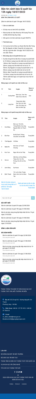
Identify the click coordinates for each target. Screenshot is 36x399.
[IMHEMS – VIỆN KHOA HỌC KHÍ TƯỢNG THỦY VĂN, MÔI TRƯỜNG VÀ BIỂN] (17, 3)
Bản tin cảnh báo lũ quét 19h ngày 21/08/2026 (15, 209)
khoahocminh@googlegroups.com (14, 319)
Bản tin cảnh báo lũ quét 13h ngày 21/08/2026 (15, 218)
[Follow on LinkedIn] (21, 372)
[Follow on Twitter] (19, 372)
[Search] (34, 3)
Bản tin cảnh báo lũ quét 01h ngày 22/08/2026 (15, 205)
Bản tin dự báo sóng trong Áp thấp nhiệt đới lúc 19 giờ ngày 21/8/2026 (17, 213)
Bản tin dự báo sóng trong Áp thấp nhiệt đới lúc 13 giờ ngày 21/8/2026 (17, 222)
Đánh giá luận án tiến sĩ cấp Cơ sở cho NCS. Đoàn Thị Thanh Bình (26, 185)
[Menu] (2, 3)
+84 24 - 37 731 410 (19, 308)
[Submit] (33, 198)
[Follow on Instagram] (17, 372)
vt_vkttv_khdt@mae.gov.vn (11, 317)
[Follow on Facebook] (14, 372)
